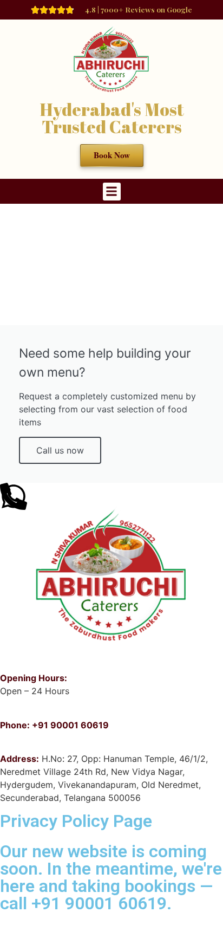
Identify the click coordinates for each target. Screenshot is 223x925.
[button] (112, 191)
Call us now (60, 450)
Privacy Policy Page (76, 821)
